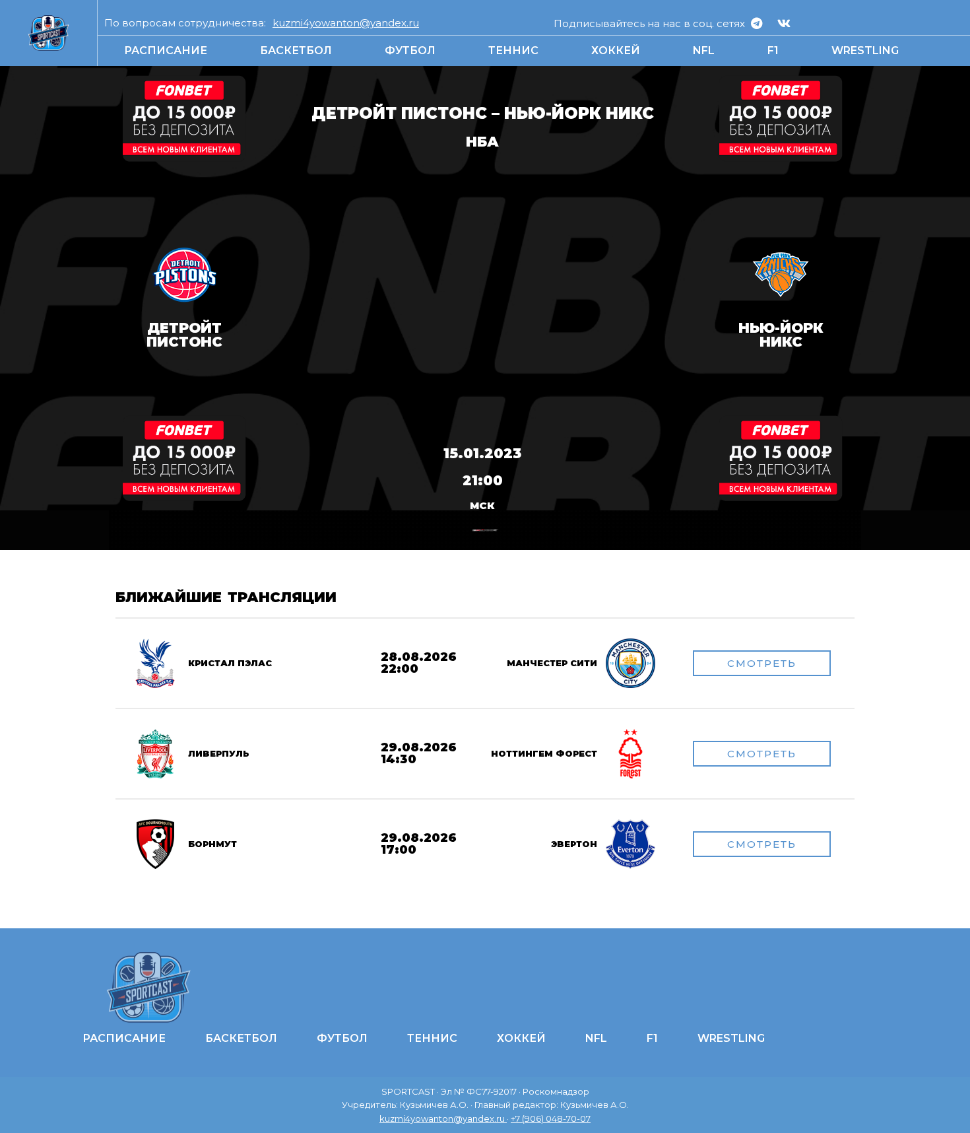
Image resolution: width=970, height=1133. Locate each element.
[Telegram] (757, 23)
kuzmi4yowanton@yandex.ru (346, 23)
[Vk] (784, 23)
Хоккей (615, 50)
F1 (773, 50)
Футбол (410, 50)
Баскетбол (296, 50)
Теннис (513, 50)
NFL (704, 50)
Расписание (165, 50)
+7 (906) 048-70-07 (551, 1118)
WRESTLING (865, 50)
